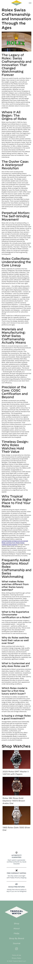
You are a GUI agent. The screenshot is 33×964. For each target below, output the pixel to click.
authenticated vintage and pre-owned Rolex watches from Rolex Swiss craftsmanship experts (15, 542)
